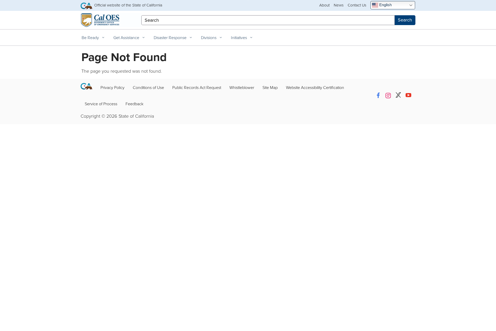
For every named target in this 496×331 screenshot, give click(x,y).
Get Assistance (126, 37)
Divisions (209, 37)
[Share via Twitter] (398, 95)
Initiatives (239, 37)
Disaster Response (171, 37)
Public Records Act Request (196, 87)
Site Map (270, 87)
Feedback (134, 104)
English (385, 5)
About (324, 5)
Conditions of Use (148, 87)
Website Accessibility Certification (315, 87)
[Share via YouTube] (408, 95)
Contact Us (357, 5)
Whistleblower (241, 87)
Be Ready (91, 37)
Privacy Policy (112, 87)
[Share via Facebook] (378, 95)
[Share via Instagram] (388, 95)
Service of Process (101, 104)
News (339, 5)
